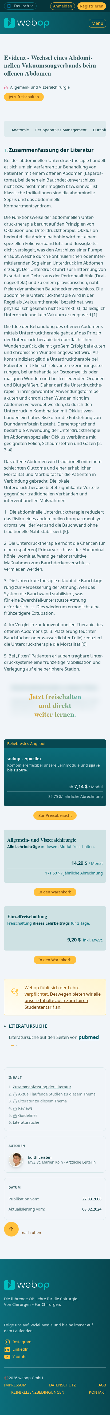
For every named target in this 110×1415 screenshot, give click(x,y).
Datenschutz (62, 1385)
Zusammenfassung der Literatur (42, 1086)
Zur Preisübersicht (55, 815)
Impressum (15, 1385)
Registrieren (91, 6)
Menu (97, 23)
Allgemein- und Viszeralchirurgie (40, 87)
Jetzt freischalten (24, 96)
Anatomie (20, 129)
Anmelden (62, 6)
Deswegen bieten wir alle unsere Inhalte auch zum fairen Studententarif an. (63, 1000)
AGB (102, 1385)
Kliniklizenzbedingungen (37, 1392)
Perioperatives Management (61, 129)
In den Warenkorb (55, 959)
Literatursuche (26, 1122)
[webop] (26, 23)
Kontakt (97, 1392)
